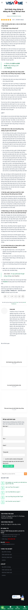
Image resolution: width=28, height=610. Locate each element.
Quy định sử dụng (6, 551)
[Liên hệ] (2, 607)
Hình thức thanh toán (7, 557)
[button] (2, 2)
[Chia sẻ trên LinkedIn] (22, 296)
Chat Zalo (17, 608)
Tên (4, 438)
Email (4, 445)
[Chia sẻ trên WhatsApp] (5, 296)
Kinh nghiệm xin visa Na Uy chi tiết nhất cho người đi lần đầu (16, 483)
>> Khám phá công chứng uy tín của (12, 66)
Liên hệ (3, 560)
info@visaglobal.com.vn (8, 544)
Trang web (5, 452)
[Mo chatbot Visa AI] (22, 597)
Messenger (10, 608)
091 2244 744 (11, 539)
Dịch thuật (16, 302)
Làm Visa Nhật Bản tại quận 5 (12, 492)
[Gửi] (25, 473)
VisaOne (19, 16)
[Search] (26, 2)
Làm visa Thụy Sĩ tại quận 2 (12, 487)
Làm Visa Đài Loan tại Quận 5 (12, 501)
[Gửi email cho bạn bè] (15, 296)
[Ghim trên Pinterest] (19, 296)
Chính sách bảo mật (7, 554)
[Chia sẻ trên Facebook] (8, 296)
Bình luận (5, 426)
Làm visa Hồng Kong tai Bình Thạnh (14, 496)
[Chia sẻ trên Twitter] (12, 296)
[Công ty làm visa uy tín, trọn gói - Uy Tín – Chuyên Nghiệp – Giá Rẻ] (14, 2)
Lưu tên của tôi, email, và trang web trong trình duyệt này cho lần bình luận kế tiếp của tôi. (13, 461)
